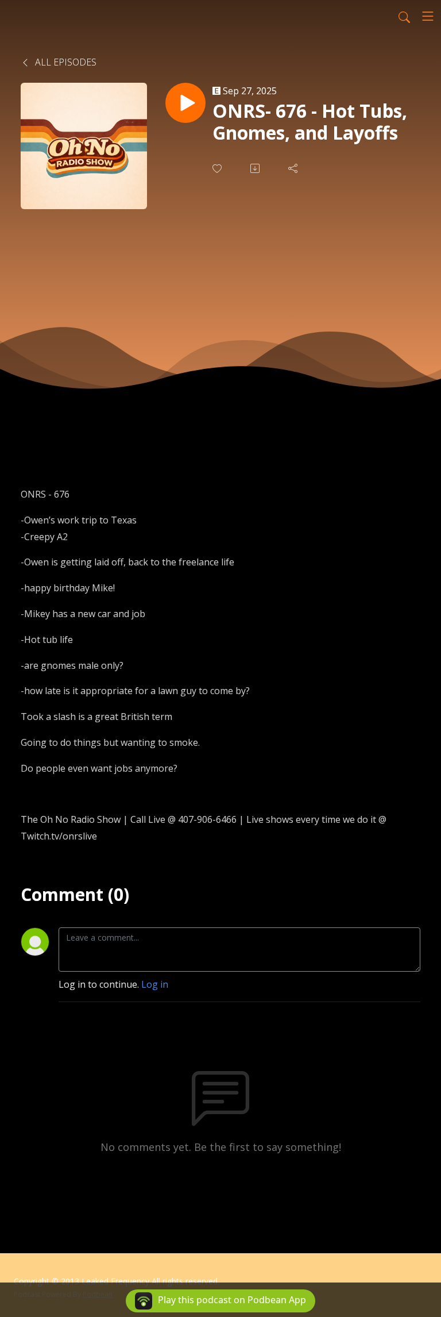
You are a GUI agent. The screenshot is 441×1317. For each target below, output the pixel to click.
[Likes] (218, 169)
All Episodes (64, 62)
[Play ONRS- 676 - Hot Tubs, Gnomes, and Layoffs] (185, 103)
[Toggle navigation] (428, 16)
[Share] (294, 168)
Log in (154, 984)
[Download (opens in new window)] (256, 168)
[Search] (404, 16)
